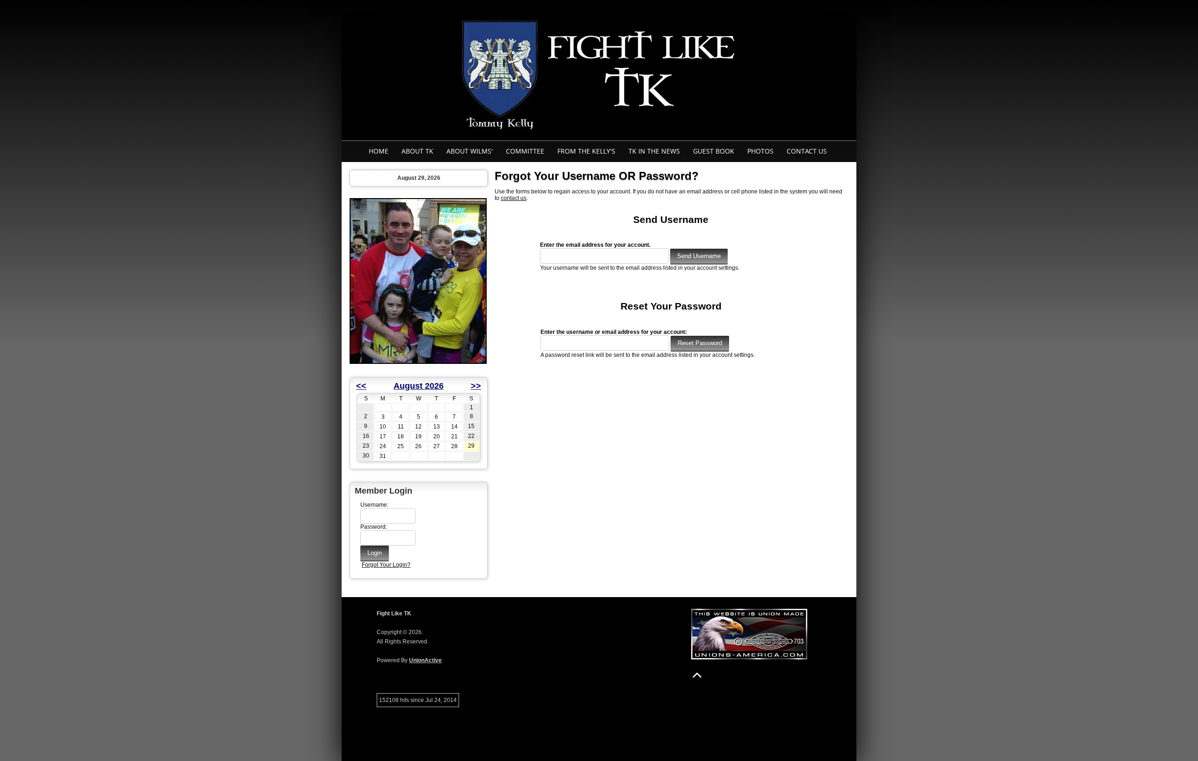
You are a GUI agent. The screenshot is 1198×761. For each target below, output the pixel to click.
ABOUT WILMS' (469, 151)
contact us (513, 198)
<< (361, 386)
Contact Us (807, 151)
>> (476, 386)
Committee (525, 151)
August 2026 (419, 386)
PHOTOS (760, 151)
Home (378, 151)
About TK (417, 151)
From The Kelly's (586, 151)
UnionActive (425, 660)
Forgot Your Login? (386, 565)
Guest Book (713, 151)
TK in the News (654, 151)
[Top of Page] (697, 675)
